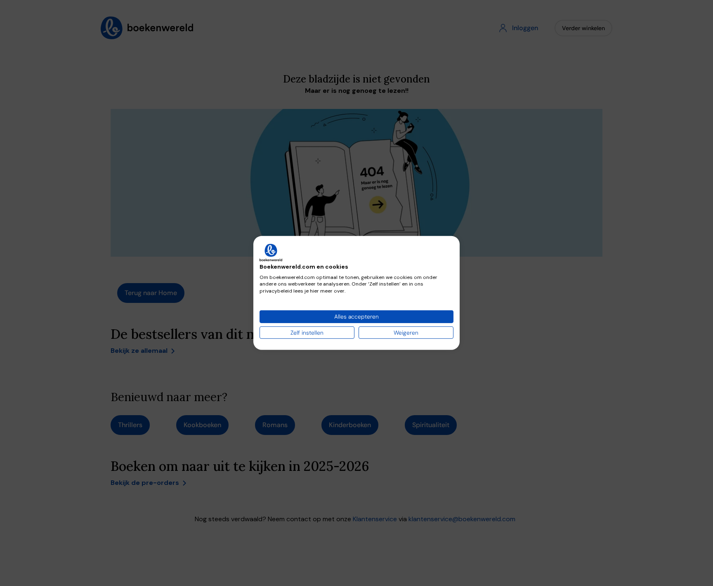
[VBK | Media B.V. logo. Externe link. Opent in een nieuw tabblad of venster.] (271, 252)
